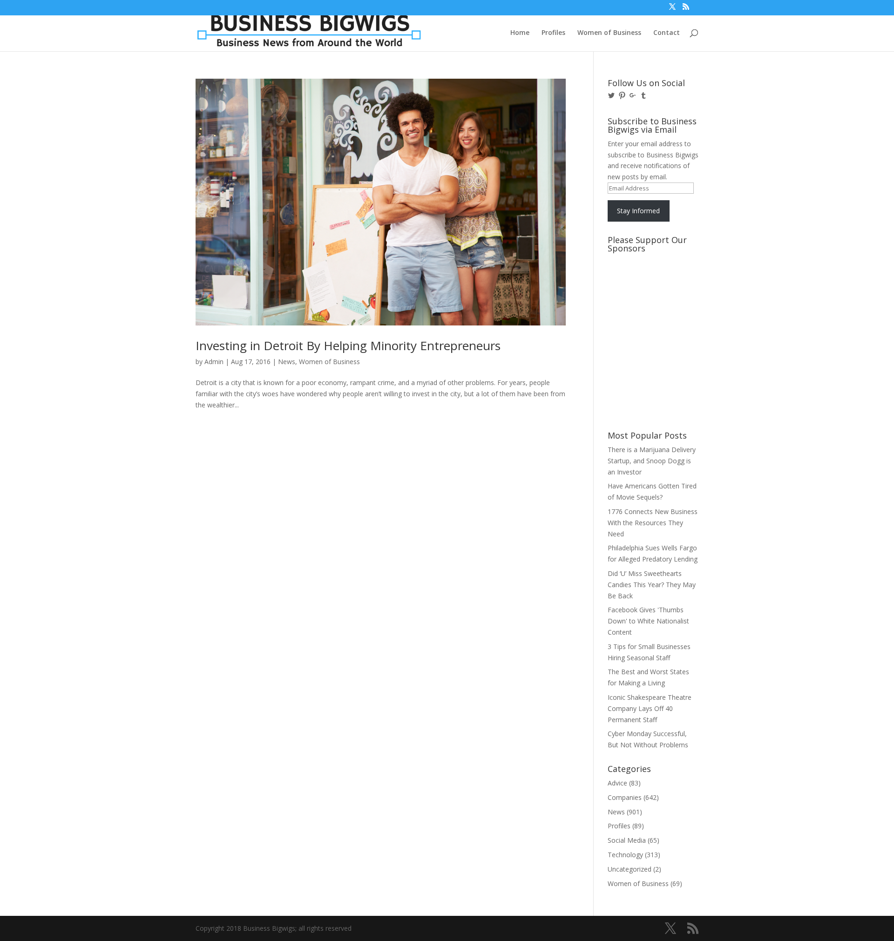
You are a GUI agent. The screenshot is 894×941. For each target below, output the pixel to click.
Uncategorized (629, 869)
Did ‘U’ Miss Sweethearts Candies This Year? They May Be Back (652, 584)
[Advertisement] (649, 292)
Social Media (627, 840)
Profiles (553, 33)
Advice (617, 783)
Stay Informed (638, 210)
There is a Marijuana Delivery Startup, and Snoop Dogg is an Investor (652, 460)
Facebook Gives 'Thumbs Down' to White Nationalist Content (648, 620)
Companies (625, 797)
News (286, 361)
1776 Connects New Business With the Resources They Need (653, 522)
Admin (214, 361)
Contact (666, 33)
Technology (625, 854)
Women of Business (609, 33)
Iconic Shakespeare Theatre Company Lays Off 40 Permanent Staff (649, 708)
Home (519, 33)
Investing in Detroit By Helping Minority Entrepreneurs (348, 345)
